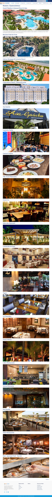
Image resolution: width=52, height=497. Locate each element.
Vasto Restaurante (8, 432)
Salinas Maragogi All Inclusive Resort (14, 59)
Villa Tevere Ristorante (10, 176)
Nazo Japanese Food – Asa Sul (12, 456)
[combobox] (41, 1)
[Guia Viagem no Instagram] (4, 492)
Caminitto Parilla (8, 130)
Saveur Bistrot (7, 339)
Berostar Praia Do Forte (10, 34)
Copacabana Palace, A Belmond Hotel (14, 82)
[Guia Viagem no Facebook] (6, 492)
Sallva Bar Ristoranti (9, 223)
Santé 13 (5, 270)
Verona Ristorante (8, 386)
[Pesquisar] (47, 1)
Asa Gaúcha (6, 107)
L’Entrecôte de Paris (9, 246)
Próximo (47, 479)
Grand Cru (6, 200)
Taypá (5, 293)
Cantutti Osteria (8, 153)
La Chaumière (7, 316)
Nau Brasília (6, 409)
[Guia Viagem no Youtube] (8, 492)
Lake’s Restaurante (9, 363)
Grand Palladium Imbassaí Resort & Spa (15, 8)
